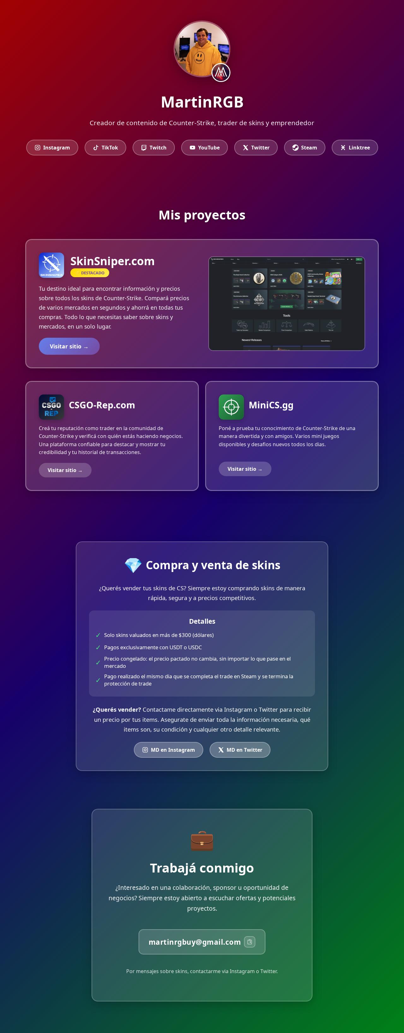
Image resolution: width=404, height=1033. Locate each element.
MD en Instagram (173, 749)
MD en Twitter (244, 749)
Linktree (359, 147)
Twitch (158, 147)
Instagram (56, 147)
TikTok (110, 147)
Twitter (260, 147)
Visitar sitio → (69, 346)
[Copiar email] (249, 942)
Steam (309, 147)
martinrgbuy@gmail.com (195, 942)
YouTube (209, 147)
